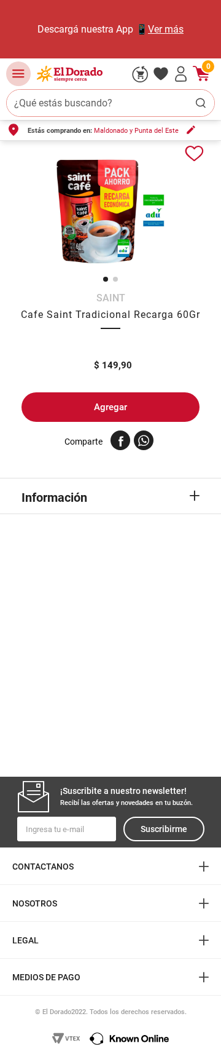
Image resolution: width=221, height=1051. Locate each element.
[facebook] (120, 440)
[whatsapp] (143, 440)
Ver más (166, 29)
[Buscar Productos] (201, 103)
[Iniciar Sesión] (181, 73)
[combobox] (110, 103)
